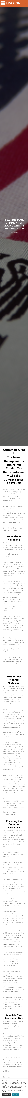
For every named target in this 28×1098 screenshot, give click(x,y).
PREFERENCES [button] (6, 1094)
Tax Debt (14, 233)
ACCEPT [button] (15, 1094)
